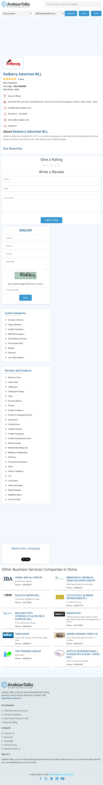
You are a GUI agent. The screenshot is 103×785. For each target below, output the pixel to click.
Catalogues (13, 387)
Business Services (16, 320)
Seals (10, 467)
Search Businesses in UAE (16, 718)
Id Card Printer (14, 499)
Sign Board (13, 420)
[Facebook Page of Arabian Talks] (40, 778)
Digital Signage (14, 490)
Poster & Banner (15, 401)
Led (9, 476)
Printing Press (14, 424)
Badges (11, 348)
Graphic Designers (16, 329)
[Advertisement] (51, 37)
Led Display (13, 481)
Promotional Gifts (15, 343)
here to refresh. (36, 284)
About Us (8, 737)
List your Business (12, 714)
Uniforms (12, 353)
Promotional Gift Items (17, 462)
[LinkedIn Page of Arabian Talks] (57, 778)
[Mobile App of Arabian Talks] (51, 778)
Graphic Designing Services (19, 438)
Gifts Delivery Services (17, 339)
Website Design (14, 443)
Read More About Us (11, 698)
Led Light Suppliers (16, 358)
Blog (96, 13)
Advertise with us (12, 748)
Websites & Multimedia (18, 453)
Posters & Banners (16, 410)
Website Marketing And (18, 448)
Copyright (8, 741)
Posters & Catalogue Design (20, 415)
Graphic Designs (15, 429)
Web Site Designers (16, 334)
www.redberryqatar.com (18, 120)
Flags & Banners (15, 325)
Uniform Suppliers (15, 471)
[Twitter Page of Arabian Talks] (45, 778)
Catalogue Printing (16, 391)
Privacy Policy (10, 744)
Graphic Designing (16, 434)
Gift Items (12, 457)
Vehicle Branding (15, 485)
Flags (10, 396)
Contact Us (9, 733)
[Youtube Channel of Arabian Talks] (62, 778)
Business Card (14, 377)
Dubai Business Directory (16, 710)
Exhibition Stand (14, 495)
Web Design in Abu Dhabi (61, 774)
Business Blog (10, 722)
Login (84, 13)
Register (71, 13)
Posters (11, 406)
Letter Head (13, 382)
